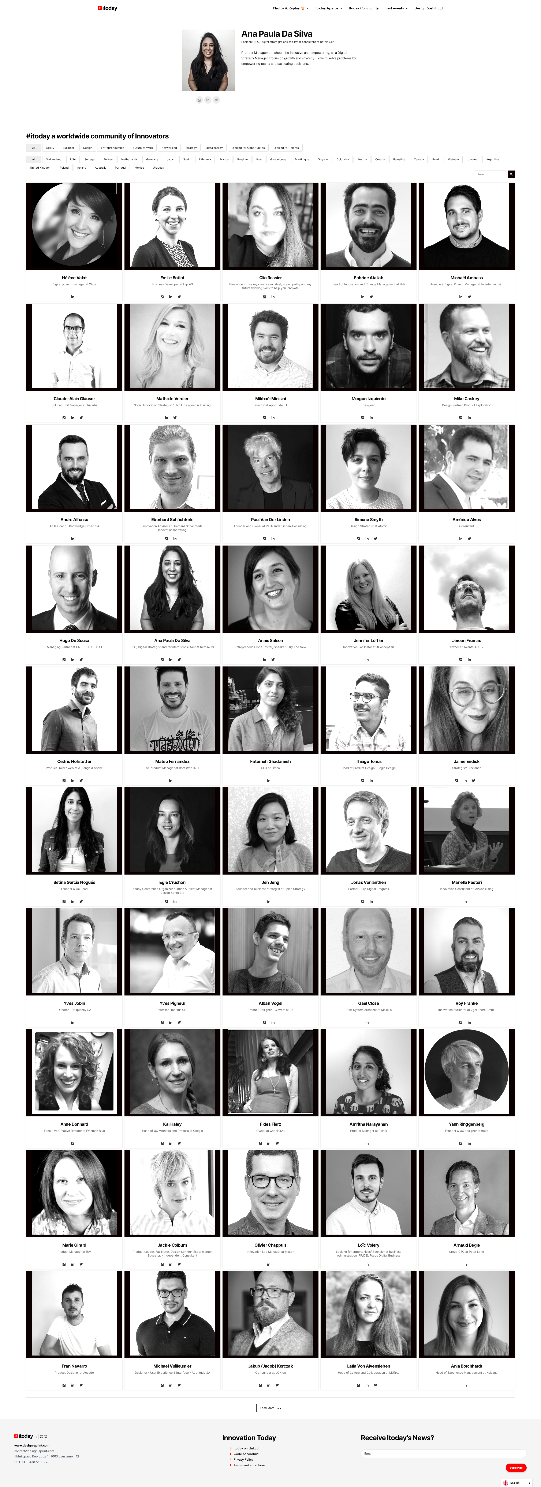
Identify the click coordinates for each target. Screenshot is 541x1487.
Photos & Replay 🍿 (289, 8)
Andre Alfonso (74, 519)
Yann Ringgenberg (466, 1124)
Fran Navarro (74, 1366)
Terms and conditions (249, 1465)
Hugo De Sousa (74, 640)
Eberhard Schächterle (172, 519)
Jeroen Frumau (466, 640)
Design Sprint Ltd (428, 8)
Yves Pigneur (172, 1003)
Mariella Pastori (467, 882)
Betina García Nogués (74, 882)
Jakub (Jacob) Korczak (270, 1366)
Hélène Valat (74, 277)
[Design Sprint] (31, 1436)
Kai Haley (172, 1124)
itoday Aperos (327, 8)
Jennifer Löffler (368, 640)
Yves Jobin (74, 1003)
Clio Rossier (270, 277)
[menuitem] (292, 8)
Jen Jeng (270, 882)
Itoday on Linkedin (247, 1448)
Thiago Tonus (369, 761)
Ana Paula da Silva (172, 640)
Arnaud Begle (467, 1245)
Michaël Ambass (467, 277)
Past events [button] (394, 8)
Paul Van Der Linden (270, 519)
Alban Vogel (270, 1003)
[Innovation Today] (107, 8)
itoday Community (364, 8)
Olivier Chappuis (270, 1245)
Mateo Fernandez (172, 761)
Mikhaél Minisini (270, 398)
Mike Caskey (466, 398)
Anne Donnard (74, 1124)
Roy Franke (467, 1003)
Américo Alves (466, 519)
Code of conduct (246, 1454)
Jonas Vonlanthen (368, 882)
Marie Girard (74, 1245)
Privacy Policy (243, 1459)
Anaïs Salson (270, 640)
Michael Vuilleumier (172, 1366)
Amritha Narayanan (369, 1124)
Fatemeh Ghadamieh (270, 761)
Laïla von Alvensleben (368, 1366)
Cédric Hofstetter (74, 761)
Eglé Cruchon (172, 882)
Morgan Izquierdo (368, 398)
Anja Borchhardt (466, 1366)
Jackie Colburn (172, 1245)
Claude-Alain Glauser (74, 398)
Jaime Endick (467, 761)
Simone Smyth (369, 519)
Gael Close (368, 1003)
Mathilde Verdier (172, 398)
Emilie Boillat (172, 277)
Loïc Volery (368, 1245)
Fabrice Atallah (368, 277)
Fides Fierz (270, 1124)
